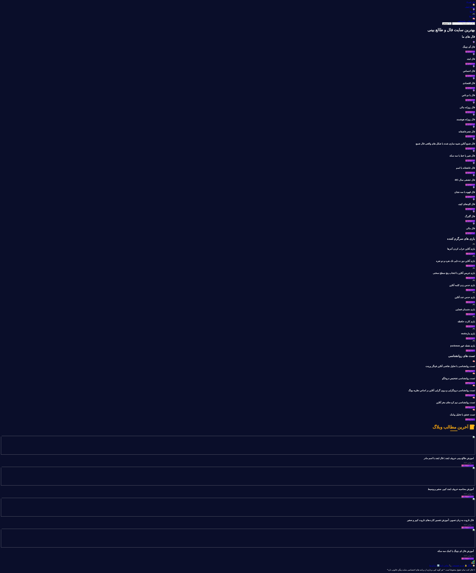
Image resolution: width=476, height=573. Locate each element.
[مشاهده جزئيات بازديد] (473, 563)
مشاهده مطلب (467, 466)
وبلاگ (471, 565)
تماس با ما (446, 565)
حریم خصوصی (459, 565)
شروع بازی (470, 254)
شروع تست (470, 371)
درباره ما (434, 565)
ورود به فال (470, 52)
